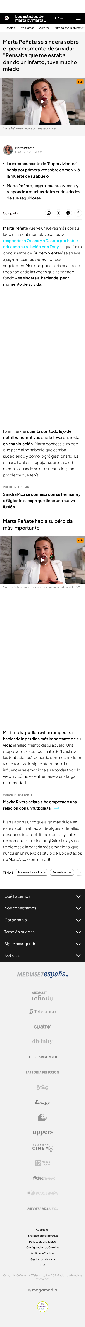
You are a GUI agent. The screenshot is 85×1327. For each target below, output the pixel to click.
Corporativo (15, 919)
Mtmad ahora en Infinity (69, 27)
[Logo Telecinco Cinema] (42, 1148)
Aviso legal (42, 1229)
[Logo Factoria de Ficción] (42, 1072)
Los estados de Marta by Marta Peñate (29, 18)
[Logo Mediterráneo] (42, 1208)
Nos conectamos (20, 907)
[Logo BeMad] (42, 1117)
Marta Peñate (25, 147)
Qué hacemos (17, 896)
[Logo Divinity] (42, 1041)
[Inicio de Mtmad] (6, 18)
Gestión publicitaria (42, 1259)
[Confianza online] (42, 1310)
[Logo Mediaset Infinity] (42, 996)
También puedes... (21, 931)
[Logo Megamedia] (44, 1290)
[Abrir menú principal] (78, 18)
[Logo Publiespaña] (42, 1193)
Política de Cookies (42, 1253)
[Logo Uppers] (42, 1132)
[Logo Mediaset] (42, 976)
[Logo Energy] (42, 1102)
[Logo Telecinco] (42, 1011)
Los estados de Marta (32, 872)
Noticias (12, 955)
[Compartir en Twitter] (58, 213)
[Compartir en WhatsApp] (49, 213)
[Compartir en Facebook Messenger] (68, 213)
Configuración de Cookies (42, 1247)
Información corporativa (42, 1235)
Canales (9, 27)
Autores (44, 27)
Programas (27, 27)
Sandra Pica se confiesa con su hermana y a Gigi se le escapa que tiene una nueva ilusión (42, 500)
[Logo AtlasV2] (42, 1178)
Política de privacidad (42, 1241)
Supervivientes (62, 872)
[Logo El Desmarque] (42, 1057)
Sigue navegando (20, 943)
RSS (42, 1265)
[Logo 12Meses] (42, 1163)
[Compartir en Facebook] (78, 213)
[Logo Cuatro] (42, 1026)
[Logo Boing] (42, 1087)
